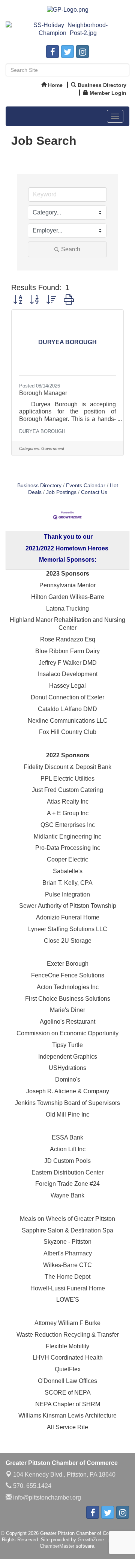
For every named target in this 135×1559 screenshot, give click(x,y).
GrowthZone (91, 1539)
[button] (17, 299)
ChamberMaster (57, 1546)
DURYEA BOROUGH (42, 431)
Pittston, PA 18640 (64, 1474)
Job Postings (61, 492)
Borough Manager (43, 393)
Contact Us (94, 492)
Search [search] (70, 249)
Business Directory (39, 485)
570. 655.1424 (31, 1486)
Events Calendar (85, 485)
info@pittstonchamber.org (46, 1497)
